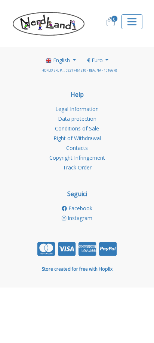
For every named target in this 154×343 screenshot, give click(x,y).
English (61, 60)
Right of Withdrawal (77, 138)
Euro (95, 60)
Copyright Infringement (77, 157)
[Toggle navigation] (131, 21)
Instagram (79, 218)
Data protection (77, 118)
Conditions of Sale (77, 128)
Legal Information (77, 108)
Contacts (77, 147)
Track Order (77, 167)
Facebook (79, 208)
